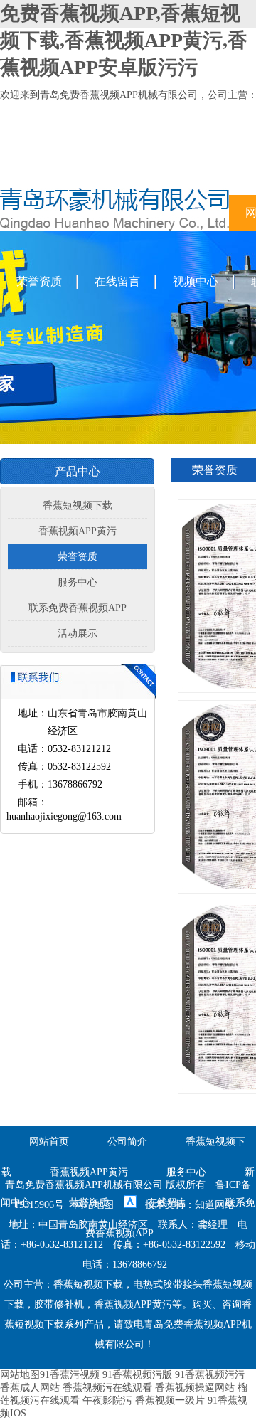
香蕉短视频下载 (77, 505)
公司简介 (127, 1141)
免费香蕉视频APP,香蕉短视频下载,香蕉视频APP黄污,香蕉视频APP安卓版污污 (123, 40)
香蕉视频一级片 (170, 1400)
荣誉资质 (39, 281)
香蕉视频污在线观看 (107, 1387)
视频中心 (195, 281)
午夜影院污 (107, 1400)
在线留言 (117, 281)
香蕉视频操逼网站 (195, 1387)
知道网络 (215, 1204)
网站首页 (49, 1141)
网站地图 (94, 1204)
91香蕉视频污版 (137, 1374)
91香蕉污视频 (70, 1374)
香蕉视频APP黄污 (77, 531)
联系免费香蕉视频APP (77, 608)
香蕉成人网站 (30, 1387)
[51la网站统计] (130, 1204)
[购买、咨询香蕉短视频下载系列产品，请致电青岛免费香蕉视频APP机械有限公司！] (114, 227)
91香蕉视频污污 (210, 1374)
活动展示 (77, 633)
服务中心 (77, 582)
